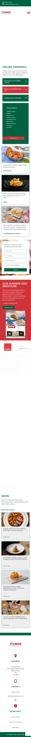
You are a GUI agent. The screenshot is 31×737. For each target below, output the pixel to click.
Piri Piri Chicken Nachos (13, 418)
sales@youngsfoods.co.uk (16, 696)
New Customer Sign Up (12, 90)
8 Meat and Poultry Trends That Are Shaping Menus (14, 529)
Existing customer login (12, 82)
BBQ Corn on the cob (12, 475)
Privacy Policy (15, 717)
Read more (6, 397)
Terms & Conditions (15, 722)
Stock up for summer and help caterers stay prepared (15, 617)
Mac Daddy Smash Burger (14, 446)
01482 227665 (15, 692)
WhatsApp (15, 727)
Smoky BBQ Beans (10, 389)
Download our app (12, 98)
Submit (15, 270)
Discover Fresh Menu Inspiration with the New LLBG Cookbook (13, 588)
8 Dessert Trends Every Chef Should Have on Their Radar (15, 558)
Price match (12, 108)
